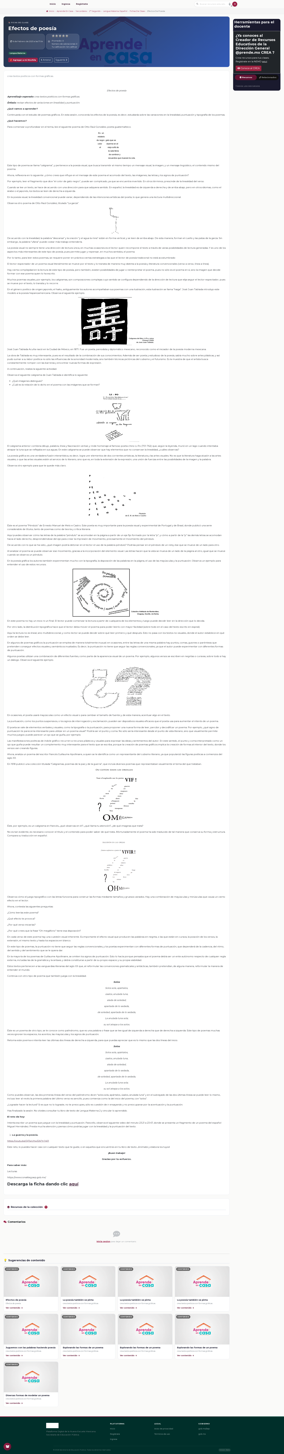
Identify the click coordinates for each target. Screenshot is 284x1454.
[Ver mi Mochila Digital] (7, 1446)
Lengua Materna (17, 53)
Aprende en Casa (65, 11)
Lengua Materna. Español (115, 11)
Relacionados (269, 77)
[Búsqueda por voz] (229, 4)
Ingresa (66, 4)
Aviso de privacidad (163, 1429)
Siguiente (60, 60)
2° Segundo (95, 11)
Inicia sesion (103, 1241)
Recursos (247, 77)
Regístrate (82, 4)
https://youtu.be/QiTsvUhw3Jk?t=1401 (28, 1140)
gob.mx (202, 1434)
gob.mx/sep (204, 1429)
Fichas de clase (137, 11)
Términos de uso (162, 1434)
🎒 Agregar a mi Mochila (23, 60)
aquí (73, 1183)
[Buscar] (234, 4)
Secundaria (81, 11)
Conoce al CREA (250, 68)
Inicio (53, 4)
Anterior (46, 60)
